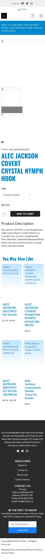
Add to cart (25, 213)
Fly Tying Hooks (15, 25)
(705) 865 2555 (26, 498)
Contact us (22, 470)
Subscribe (22, 530)
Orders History (22, 479)
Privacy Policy (7, 553)
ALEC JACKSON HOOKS (19, 149)
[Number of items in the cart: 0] (41, 16)
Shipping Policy (8, 549)
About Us (22, 465)
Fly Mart (23, 541)
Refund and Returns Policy (29, 549)
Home (4, 25)
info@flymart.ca (25, 501)
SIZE (4, 188)
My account (22, 474)
